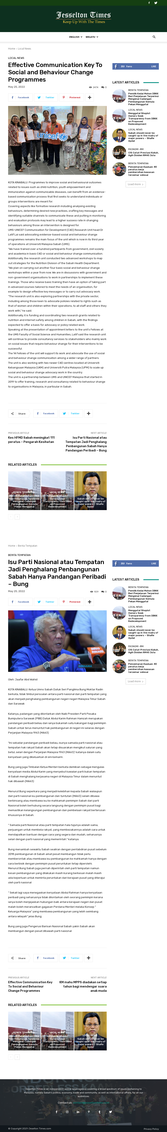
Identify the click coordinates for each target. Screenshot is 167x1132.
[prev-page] (10, 516)
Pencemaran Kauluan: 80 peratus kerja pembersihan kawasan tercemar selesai (142, 171)
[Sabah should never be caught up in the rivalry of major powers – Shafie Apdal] (90, 490)
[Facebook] (149, 3)
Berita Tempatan (24, 492)
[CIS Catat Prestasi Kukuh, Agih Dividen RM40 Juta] (119, 152)
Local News (24, 48)
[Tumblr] (100, 1112)
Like (153, 66)
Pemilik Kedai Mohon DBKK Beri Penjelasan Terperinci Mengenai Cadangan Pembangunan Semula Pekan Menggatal (24, 501)
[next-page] (17, 516)
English (74, 36)
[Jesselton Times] (83, 19)
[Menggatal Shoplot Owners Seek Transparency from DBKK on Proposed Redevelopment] (119, 116)
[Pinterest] (89, 1112)
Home (11, 48)
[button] (154, 37)
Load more (134, 184)
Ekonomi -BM (136, 149)
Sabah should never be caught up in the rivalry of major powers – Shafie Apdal (90, 502)
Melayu (90, 36)
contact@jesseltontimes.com (91, 1102)
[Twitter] (156, 3)
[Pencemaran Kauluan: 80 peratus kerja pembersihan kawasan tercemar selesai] (119, 169)
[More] (89, 97)
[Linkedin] (78, 1112)
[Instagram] (67, 1112)
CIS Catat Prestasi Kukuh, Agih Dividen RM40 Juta (143, 154)
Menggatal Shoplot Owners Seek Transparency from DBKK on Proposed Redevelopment (57, 501)
